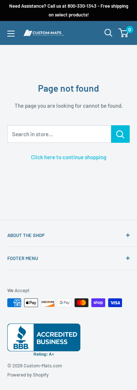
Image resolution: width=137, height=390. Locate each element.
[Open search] (108, 33)
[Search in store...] (120, 134)
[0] (123, 32)
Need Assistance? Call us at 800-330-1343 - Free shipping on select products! (68, 10)
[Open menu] (11, 34)
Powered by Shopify (28, 375)
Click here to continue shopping (68, 157)
